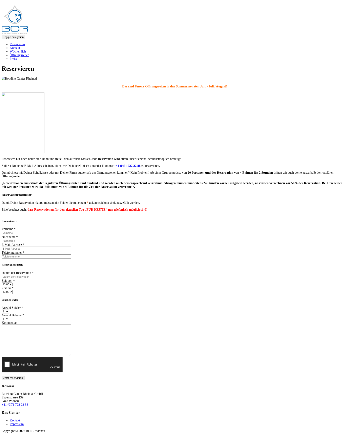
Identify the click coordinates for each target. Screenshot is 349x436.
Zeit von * (8, 280)
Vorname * (9, 229)
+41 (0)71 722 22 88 (15, 404)
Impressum (17, 424)
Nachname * (10, 236)
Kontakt (15, 47)
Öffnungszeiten (19, 55)
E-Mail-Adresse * (13, 244)
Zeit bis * (8, 288)
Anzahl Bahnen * (13, 315)
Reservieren (17, 44)
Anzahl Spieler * (12, 307)
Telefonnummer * (13, 252)
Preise (13, 58)
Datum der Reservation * (18, 272)
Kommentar (9, 322)
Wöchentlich (18, 51)
